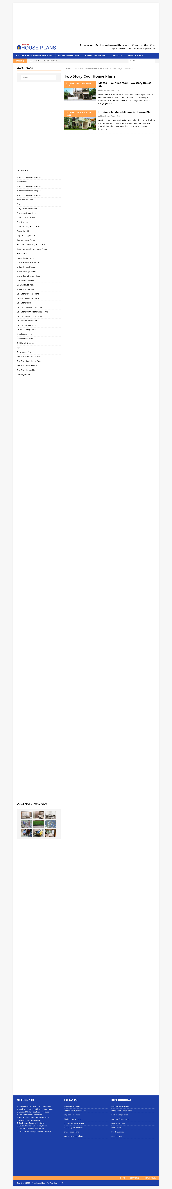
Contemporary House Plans (75, 1110)
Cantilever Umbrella (26, 217)
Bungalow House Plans (27, 208)
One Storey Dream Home (28, 293)
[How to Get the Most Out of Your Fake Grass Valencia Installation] (38, 824)
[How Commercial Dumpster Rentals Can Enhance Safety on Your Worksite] (38, 833)
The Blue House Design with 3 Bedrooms (35, 1106)
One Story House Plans (27, 320)
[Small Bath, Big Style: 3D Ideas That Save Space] (38, 815)
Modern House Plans (26, 289)
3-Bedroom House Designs (29, 190)
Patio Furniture (117, 1136)
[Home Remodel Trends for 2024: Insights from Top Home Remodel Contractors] (50, 833)
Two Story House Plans (27, 365)
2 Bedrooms (22, 181)
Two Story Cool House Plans (29, 356)
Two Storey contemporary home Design (35, 1131)
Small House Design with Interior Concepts (36, 1109)
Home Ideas (22, 253)
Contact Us (116, 55)
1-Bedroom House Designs (29, 177)
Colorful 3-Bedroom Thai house (31, 1128)
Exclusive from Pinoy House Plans (34, 55)
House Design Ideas (26, 258)
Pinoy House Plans (107, 90)
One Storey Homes (25, 302)
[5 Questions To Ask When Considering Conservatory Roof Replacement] (50, 824)
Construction (22, 222)
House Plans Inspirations (28, 262)
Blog (19, 204)
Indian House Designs (26, 267)
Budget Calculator (95, 55)
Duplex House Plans (26, 240)
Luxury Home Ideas (25, 280)
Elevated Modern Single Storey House (34, 1112)
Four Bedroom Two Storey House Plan (34, 1117)
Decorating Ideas (24, 231)
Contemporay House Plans (28, 226)
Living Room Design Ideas (28, 276)
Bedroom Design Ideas (120, 1106)
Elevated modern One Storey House (33, 1126)
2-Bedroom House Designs (29, 186)
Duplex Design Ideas (26, 235)
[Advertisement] (86, 22)
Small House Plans (25, 334)
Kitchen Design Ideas (26, 271)
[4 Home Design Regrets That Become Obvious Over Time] (26, 815)
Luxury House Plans (25, 284)
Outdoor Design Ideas (26, 329)
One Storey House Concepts (29, 307)
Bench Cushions (117, 1132)
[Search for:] (141, 60)
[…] (110, 103)
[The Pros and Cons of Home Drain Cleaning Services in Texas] (26, 833)
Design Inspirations (68, 55)
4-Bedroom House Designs (29, 195)
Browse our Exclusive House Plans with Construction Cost (118, 45)
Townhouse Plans (24, 352)
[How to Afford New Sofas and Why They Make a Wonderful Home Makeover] (50, 815)
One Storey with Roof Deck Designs (32, 311)
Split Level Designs (25, 343)
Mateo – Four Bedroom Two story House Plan (124, 84)
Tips (19, 347)
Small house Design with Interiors (32, 1123)
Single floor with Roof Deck (29, 1120)
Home (122, 1178)
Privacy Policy (135, 55)
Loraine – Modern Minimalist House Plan (125, 112)
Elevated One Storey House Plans (31, 244)
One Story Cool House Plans (29, 316)
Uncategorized (23, 374)
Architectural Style (25, 199)
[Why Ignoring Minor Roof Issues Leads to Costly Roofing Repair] (26, 824)
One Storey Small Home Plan (30, 1114)
